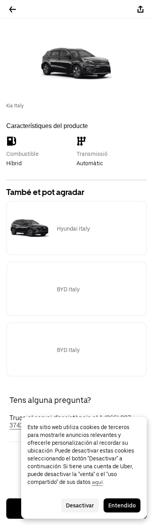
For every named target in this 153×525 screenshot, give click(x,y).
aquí (97, 482)
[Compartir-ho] (140, 9)
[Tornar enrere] (12, 9)
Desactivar (80, 505)
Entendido (122, 505)
